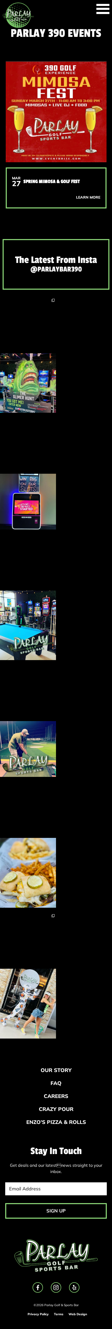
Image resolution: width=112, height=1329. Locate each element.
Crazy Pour (56, 1109)
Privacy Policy (38, 1314)
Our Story (56, 1070)
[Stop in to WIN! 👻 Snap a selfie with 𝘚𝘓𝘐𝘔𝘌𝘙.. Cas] (28, 355)
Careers (56, 1096)
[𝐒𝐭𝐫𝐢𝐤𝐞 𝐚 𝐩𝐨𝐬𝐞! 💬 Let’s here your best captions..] (28, 976)
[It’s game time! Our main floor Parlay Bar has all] (28, 597)
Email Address (25, 1189)
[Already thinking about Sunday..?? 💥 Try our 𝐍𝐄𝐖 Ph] (28, 845)
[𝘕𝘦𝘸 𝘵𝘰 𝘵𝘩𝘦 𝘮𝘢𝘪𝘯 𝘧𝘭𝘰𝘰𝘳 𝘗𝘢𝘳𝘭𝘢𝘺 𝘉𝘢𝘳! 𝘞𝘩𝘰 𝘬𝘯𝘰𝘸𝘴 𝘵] (28, 474)
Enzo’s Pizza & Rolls (56, 1122)
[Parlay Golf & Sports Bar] (18, 15)
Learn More (88, 197)
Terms (58, 1314)
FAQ (56, 1083)
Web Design (78, 1314)
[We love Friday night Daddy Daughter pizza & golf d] (28, 721)
